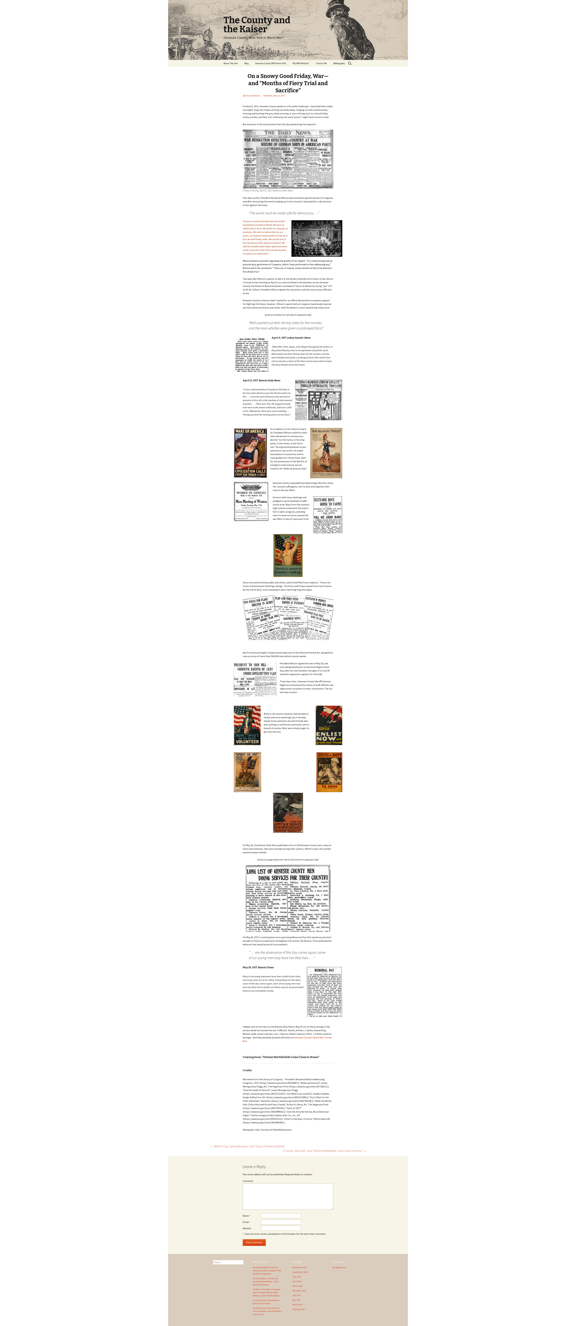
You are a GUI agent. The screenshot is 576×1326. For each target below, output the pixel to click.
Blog (246, 63)
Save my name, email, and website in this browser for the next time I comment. (285, 1233)
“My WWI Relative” (300, 63)
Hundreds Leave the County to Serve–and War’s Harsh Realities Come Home (267, 1311)
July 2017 (296, 1295)
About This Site (231, 63)
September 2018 (300, 1272)
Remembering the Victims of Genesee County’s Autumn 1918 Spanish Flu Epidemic (267, 1270)
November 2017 (299, 1290)
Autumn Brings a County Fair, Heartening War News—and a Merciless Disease (265, 1281)
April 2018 (296, 1281)
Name (246, 1215)
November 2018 (299, 1267)
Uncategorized (339, 1267)
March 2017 (297, 1304)
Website (247, 1228)
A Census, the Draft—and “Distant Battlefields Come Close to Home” (324, 1151)
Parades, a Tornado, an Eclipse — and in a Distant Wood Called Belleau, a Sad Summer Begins (267, 1292)
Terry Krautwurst (252, 95)
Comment (248, 1180)
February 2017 (298, 1309)
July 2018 (296, 1276)
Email (246, 1221)
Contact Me (321, 63)
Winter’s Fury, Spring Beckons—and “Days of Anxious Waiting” (247, 1146)
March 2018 (297, 1286)
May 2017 (296, 1300)
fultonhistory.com (282, 1129)
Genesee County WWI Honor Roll (270, 63)
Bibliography (339, 63)
